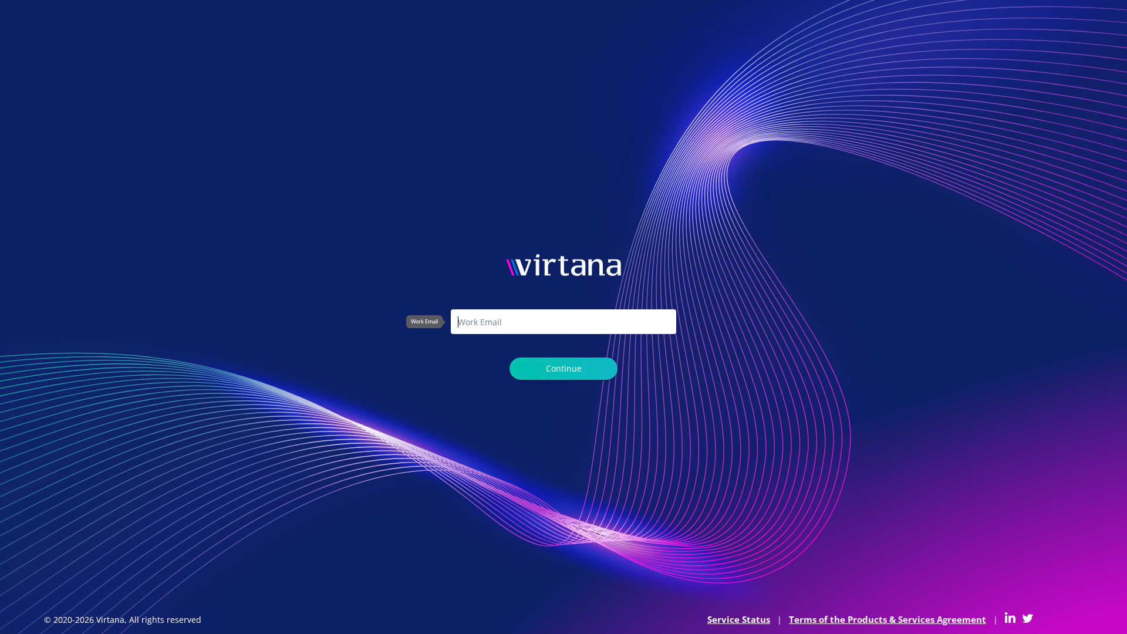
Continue (564, 368)
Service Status (738, 619)
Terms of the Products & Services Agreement (887, 619)
